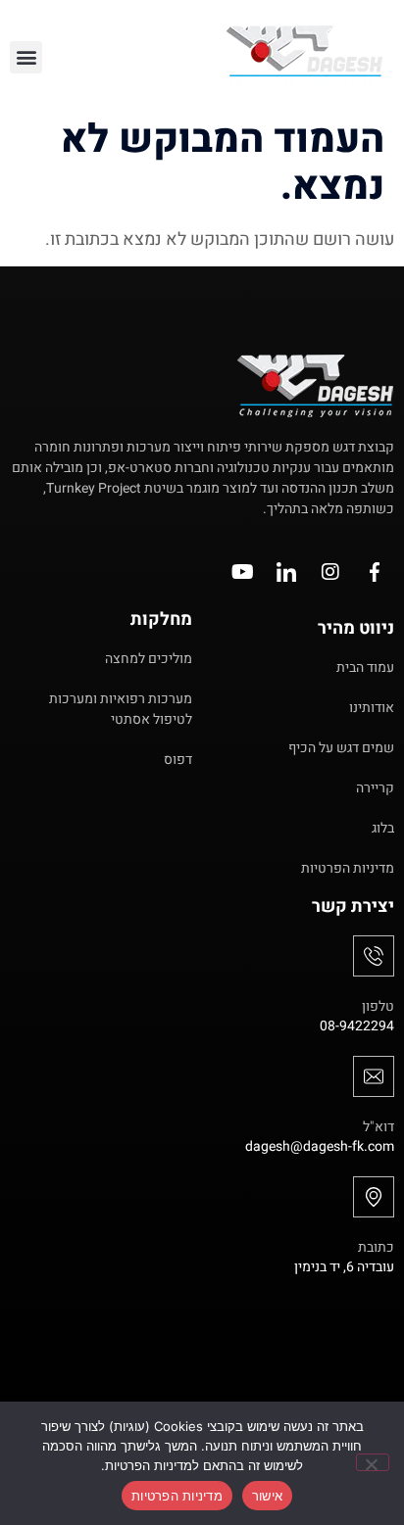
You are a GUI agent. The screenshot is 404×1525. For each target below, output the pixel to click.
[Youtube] (242, 572)
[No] (372, 1462)
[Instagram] (330, 572)
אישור (267, 1495)
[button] (26, 57)
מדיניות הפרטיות (177, 1495)
